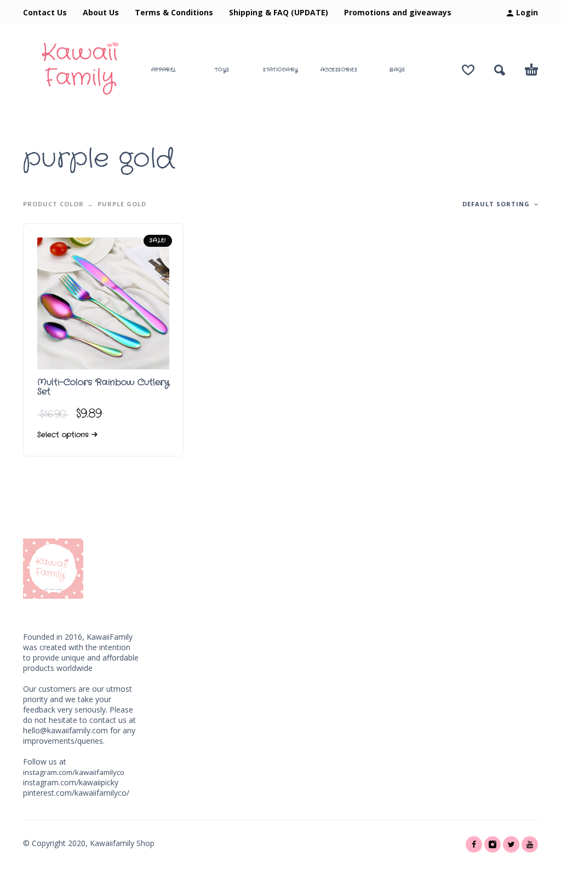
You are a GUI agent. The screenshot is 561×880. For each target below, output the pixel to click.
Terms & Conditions (174, 12)
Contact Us (45, 12)
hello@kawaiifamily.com (65, 730)
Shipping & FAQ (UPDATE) (278, 12)
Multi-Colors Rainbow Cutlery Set (103, 387)
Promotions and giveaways (397, 12)
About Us (101, 12)
